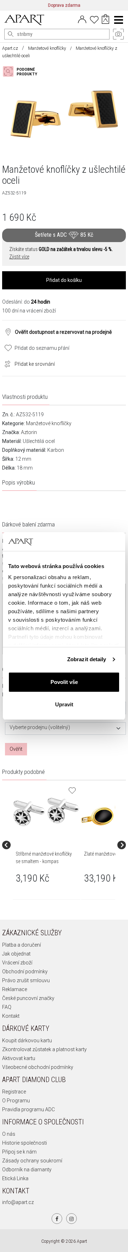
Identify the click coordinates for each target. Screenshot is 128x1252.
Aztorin (29, 432)
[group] (47, 845)
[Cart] (105, 20)
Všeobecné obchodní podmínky (37, 1067)
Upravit (64, 704)
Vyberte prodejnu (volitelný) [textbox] (40, 727)
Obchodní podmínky (25, 971)
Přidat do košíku (64, 280)
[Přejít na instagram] (71, 1218)
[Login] (82, 19)
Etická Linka (15, 1178)
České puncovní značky (28, 998)
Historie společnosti (24, 1143)
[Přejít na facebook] (57, 1218)
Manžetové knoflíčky (47, 48)
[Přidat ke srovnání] (5, 363)
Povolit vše (64, 682)
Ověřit (16, 749)
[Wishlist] (94, 19)
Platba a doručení (21, 945)
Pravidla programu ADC (28, 1109)
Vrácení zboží (17, 962)
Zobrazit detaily (86, 659)
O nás (8, 1134)
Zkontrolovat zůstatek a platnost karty (44, 1049)
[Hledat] (11, 34)
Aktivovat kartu (18, 1058)
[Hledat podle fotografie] (23, 71)
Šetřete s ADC (64, 234)
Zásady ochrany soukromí (32, 1160)
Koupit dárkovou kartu (27, 1040)
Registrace (14, 1092)
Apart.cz (10, 48)
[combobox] (65, 728)
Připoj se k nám (19, 1152)
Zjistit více (19, 257)
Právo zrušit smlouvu (26, 980)
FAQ (6, 1007)
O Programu (16, 1100)
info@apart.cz (18, 1202)
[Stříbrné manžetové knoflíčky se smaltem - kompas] (46, 812)
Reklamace (14, 989)
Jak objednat (16, 954)
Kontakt (11, 1016)
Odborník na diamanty (27, 1169)
